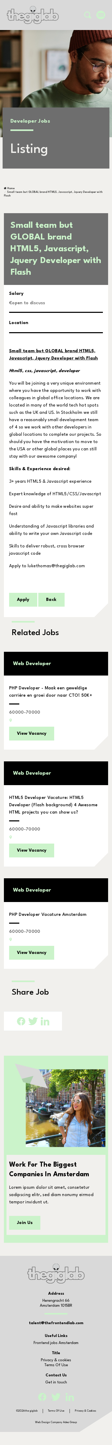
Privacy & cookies (56, 1360)
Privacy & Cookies (85, 1411)
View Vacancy (31, 733)
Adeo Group (70, 1422)
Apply (23, 600)
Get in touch (56, 1382)
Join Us (25, 1223)
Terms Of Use (56, 1365)
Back (51, 600)
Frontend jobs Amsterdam (56, 1343)
